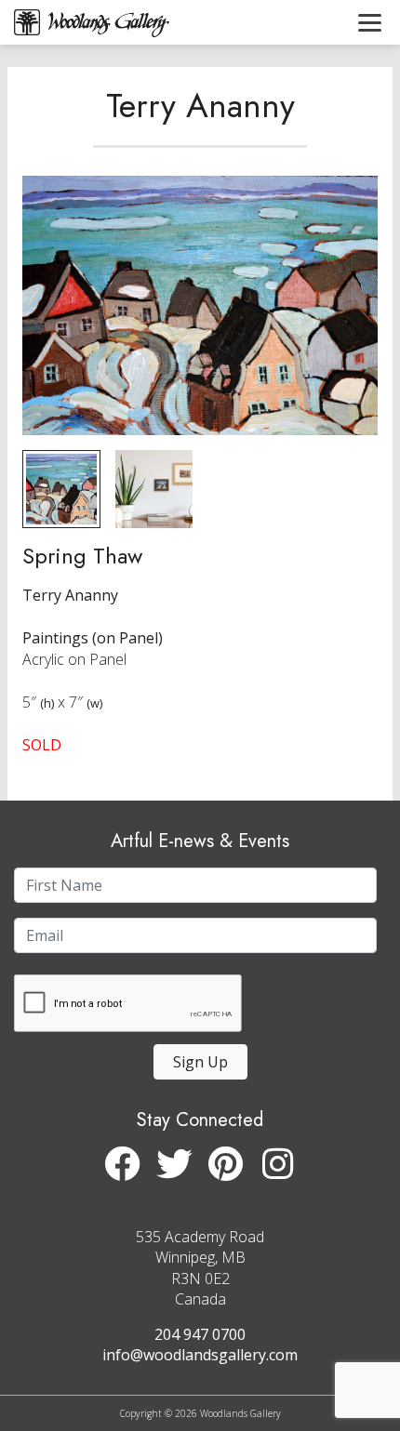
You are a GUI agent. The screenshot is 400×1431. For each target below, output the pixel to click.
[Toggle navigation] (369, 22)
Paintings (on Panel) (92, 638)
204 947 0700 (200, 1334)
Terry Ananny (200, 105)
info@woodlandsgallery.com (200, 1355)
